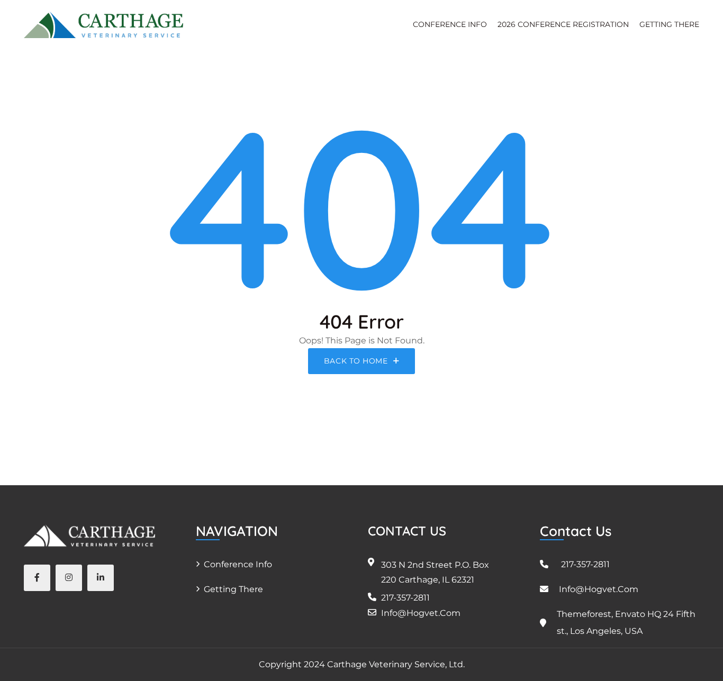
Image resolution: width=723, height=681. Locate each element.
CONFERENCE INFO (450, 24)
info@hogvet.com (420, 613)
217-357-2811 (405, 598)
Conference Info (238, 564)
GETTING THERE (669, 24)
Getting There (233, 589)
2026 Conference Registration (563, 24)
